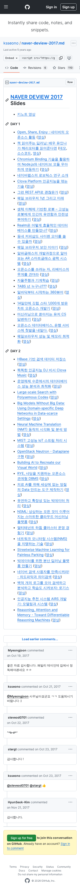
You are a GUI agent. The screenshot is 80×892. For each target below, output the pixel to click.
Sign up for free (21, 838)
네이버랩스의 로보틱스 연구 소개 (42, 175)
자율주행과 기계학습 (33, 280)
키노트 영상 (26, 114)
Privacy (24, 866)
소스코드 (24, 153)
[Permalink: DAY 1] (7, 124)
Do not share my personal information (40, 874)
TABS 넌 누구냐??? (32, 286)
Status (50, 866)
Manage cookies (51, 870)
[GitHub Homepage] (27, 881)
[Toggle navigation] (6, 7)
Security (38, 866)
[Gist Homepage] (27, 7)
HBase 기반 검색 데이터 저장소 (41, 359)
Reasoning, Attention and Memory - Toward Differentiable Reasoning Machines (43, 615)
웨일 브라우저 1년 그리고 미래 (40, 198)
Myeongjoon (17, 650)
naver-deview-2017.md (43, 43)
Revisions (37, 67)
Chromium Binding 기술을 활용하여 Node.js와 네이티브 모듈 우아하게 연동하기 (43, 164)
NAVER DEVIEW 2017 (36, 97)
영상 (41, 137)
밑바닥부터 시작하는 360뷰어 (40, 292)
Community (64, 866)
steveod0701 (17, 717)
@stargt (35, 785)
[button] (60, 58)
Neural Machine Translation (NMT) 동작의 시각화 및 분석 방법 (42, 429)
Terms (13, 866)
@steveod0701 (18, 785)
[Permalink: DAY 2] (7, 351)
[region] (40, 358)
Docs (22, 870)
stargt (12, 749)
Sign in (51, 7)
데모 (62, 148)
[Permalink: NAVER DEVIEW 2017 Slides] (7, 100)
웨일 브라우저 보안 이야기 (37, 247)
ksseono (11, 43)
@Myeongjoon (18, 696)
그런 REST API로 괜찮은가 (37, 192)
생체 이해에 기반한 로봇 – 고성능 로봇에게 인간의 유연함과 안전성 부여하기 (43, 214)
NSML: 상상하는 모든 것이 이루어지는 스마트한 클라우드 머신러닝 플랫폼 (43, 516)
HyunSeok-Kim (19, 802)
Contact (33, 870)
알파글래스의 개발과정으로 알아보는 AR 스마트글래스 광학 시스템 (42, 258)
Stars (65, 67)
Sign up (68, 7)
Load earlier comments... (40, 639)
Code (14, 67)
